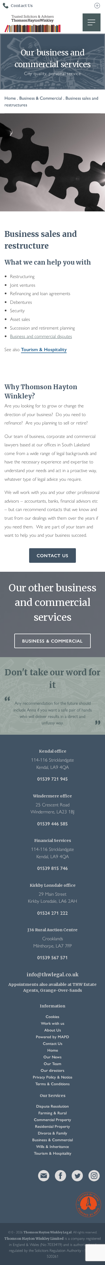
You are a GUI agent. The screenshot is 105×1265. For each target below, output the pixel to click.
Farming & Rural (52, 1112)
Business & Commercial (40, 98)
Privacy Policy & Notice (52, 1077)
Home (10, 98)
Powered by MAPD (52, 1036)
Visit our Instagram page (94, 1175)
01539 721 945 (52, 778)
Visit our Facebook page (60, 1175)
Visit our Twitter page (77, 1175)
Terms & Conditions (52, 1083)
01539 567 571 (52, 957)
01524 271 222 (52, 912)
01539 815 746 (52, 868)
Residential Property (52, 1126)
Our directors (52, 1070)
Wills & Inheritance (52, 1146)
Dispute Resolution (52, 1106)
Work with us (52, 1023)
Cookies (52, 1016)
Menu (92, 22)
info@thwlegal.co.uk (53, 975)
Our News (52, 1056)
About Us (52, 1030)
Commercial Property (52, 1119)
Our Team (52, 1063)
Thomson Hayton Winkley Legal (32, 22)
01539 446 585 (52, 823)
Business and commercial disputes (41, 336)
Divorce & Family (52, 1133)
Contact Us (52, 555)
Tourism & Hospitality (44, 349)
